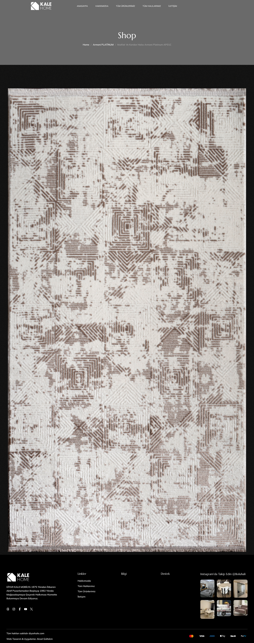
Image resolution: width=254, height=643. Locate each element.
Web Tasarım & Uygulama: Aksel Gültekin (29, 638)
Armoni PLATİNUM (103, 44)
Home (86, 44)
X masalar (28, 626)
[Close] (63, 618)
